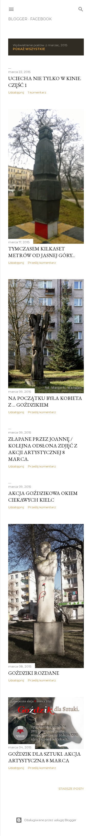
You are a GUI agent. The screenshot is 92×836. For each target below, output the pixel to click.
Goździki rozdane (33, 673)
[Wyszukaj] (81, 8)
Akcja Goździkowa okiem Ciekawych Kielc (43, 496)
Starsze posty (71, 789)
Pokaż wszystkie (29, 49)
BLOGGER (17, 19)
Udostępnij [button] (16, 92)
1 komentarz (37, 92)
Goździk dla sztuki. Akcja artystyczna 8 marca (44, 757)
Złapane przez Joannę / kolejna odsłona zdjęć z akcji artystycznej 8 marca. (42, 449)
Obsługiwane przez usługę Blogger (50, 820)
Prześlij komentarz (42, 263)
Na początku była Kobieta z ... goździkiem (45, 401)
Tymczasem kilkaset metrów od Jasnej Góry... (41, 252)
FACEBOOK (41, 19)
